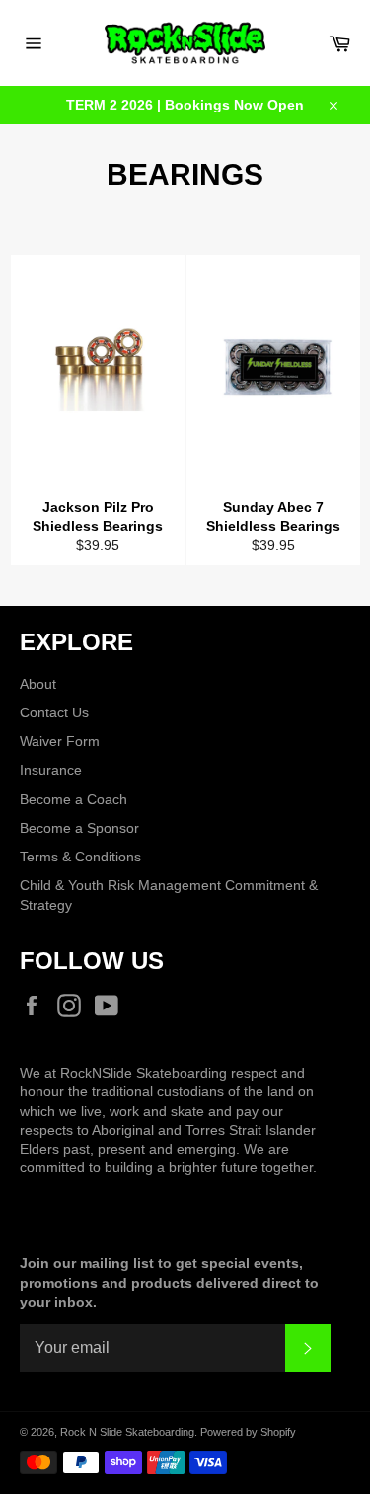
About (38, 684)
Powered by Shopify (248, 1432)
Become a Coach (73, 799)
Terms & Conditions (80, 856)
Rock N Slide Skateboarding (127, 1432)
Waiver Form (60, 741)
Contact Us (54, 712)
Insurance (51, 770)
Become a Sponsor (79, 828)
